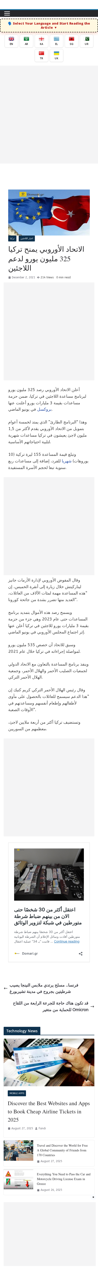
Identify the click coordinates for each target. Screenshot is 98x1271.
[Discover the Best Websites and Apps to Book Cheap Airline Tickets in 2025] (49, 1062)
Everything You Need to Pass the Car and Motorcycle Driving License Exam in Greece (63, 1179)
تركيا (12, 238)
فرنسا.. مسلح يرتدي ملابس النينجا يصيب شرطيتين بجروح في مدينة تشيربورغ (44, 988)
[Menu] (7, 13)
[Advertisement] (49, 115)
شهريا (67, 461)
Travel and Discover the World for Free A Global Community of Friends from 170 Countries (62, 1150)
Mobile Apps (17, 1093)
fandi (42, 1128)
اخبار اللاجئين (27, 238)
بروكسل (44, 409)
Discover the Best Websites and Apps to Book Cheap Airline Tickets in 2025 (49, 1111)
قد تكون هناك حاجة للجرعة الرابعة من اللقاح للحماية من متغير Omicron (50, 1006)
